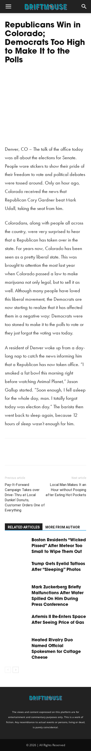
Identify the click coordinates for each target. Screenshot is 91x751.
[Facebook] (10, 455)
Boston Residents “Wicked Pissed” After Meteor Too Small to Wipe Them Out (59, 546)
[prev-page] (8, 670)
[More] (55, 455)
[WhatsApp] (43, 455)
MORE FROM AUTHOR (62, 527)
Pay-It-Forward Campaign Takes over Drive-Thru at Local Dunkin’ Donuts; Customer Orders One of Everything (25, 497)
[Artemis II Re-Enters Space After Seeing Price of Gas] (17, 622)
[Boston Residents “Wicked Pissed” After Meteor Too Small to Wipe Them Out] (17, 545)
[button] (8, 6)
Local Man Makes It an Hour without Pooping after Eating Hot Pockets (66, 490)
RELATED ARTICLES (24, 527)
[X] (21, 455)
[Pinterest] (32, 455)
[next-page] (16, 670)
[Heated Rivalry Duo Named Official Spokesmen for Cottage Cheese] (17, 645)
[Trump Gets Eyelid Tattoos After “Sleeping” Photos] (17, 569)
